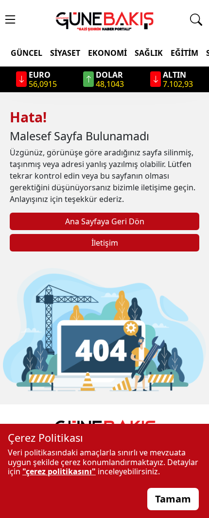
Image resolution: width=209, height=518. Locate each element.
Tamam (173, 498)
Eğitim (184, 53)
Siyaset (65, 53)
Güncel (26, 53)
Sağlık (149, 53)
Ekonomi (107, 53)
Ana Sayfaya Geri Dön (104, 221)
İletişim (104, 242)
